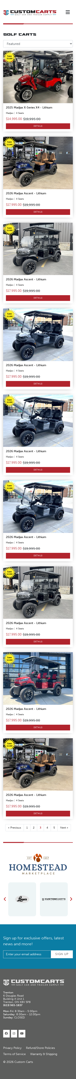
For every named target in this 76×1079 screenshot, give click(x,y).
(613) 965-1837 (12, 1005)
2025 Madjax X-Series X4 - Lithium (29, 107)
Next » (64, 827)
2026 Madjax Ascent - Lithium (26, 193)
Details (38, 126)
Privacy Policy (12, 1048)
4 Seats (20, 112)
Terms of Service (14, 1054)
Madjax (9, 112)
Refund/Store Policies (40, 1048)
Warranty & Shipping (43, 1054)
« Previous (14, 827)
